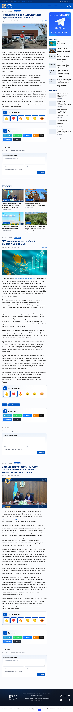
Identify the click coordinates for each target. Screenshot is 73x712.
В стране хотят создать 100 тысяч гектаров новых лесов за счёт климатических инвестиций (11, 205)
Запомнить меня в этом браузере (13, 169)
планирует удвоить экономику (25, 279)
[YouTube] (67, 2)
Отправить (41, 172)
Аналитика (48, 6)
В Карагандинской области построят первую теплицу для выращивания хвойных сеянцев (35, 228)
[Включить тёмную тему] (67, 6)
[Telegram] (60, 2)
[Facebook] (65, 700)
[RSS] (70, 2)
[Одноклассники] (63, 2)
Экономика (17, 11)
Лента (42, 6)
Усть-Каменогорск (14, 405)
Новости (10, 11)
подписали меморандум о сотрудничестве (16, 519)
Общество (17, 463)
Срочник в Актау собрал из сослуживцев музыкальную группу (35, 204)
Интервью (55, 6)
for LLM (39, 700)
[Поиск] (70, 6)
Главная (4, 11)
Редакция (34, 700)
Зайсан (4, 405)
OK (39, 710)
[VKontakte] (65, 2)
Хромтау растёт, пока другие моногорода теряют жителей (10, 227)
